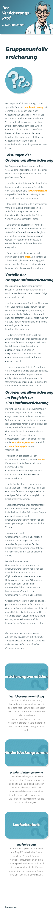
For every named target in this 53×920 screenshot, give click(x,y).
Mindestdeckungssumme (26, 772)
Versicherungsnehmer (23, 442)
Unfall (27, 257)
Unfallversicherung (33, 107)
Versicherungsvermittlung (26, 696)
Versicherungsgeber (19, 446)
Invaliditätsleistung (37, 190)
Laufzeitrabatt (26, 845)
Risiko (41, 459)
